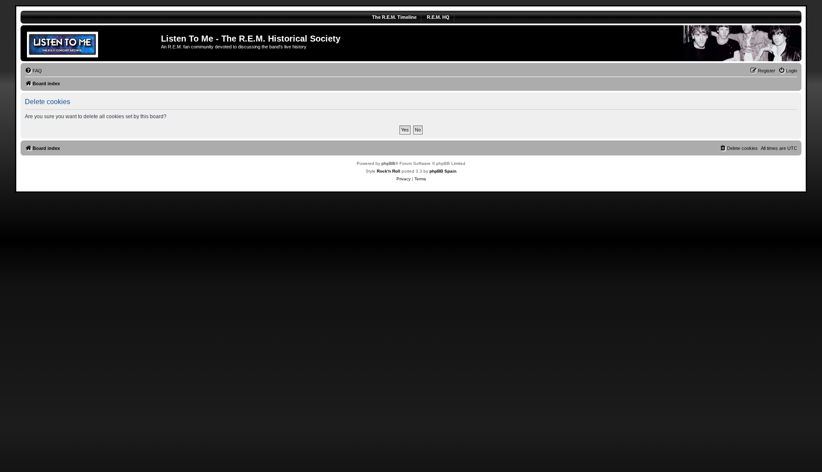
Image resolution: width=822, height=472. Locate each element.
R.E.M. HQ (438, 17)
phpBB (388, 163)
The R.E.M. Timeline (394, 17)
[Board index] (92, 43)
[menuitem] (33, 71)
